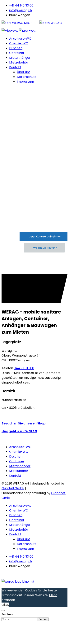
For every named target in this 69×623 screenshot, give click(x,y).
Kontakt (15, 67)
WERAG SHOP (22, 23)
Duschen (15, 48)
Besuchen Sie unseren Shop (23, 423)
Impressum (25, 81)
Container (16, 53)
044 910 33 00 (24, 368)
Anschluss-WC (20, 38)
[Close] (3, 610)
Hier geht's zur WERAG (19, 431)
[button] (34, 265)
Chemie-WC (18, 43)
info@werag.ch (20, 10)
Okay (5, 605)
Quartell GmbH (13, 488)
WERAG (56, 23)
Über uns (23, 72)
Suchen (7, 614)
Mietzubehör (18, 62)
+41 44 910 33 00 (21, 5)
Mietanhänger (19, 57)
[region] (34, 180)
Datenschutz (26, 77)
